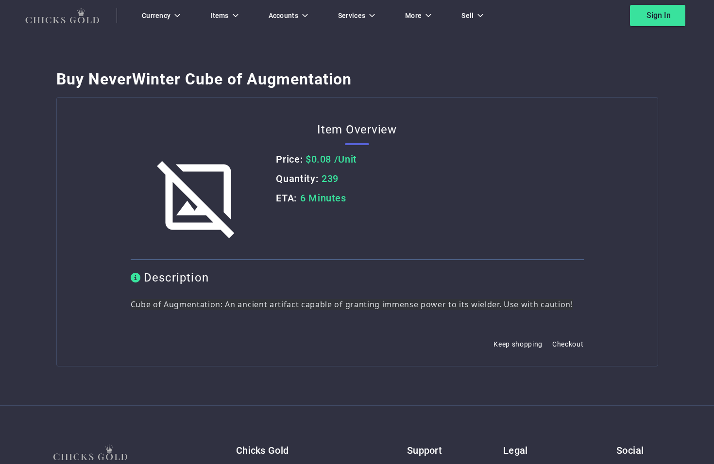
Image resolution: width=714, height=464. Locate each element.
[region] (357, 232)
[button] (90, 452)
